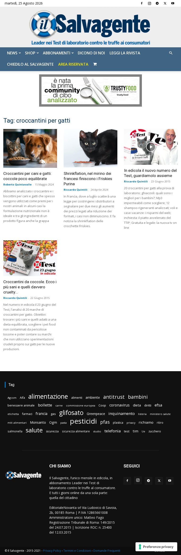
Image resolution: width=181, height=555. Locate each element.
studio (97, 431)
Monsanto (38, 422)
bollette (45, 404)
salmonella (15, 431)
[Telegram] (157, 3)
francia (41, 413)
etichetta (13, 414)
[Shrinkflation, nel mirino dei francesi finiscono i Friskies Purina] (90, 148)
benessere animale (21, 405)
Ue (143, 431)
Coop (102, 405)
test (126, 431)
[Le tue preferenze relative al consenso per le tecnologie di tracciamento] (156, 546)
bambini (138, 396)
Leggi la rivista (125, 53)
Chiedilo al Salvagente (30, 64)
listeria (142, 414)
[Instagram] (149, 3)
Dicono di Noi (91, 53)
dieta (137, 405)
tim (135, 431)
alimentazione (48, 396)
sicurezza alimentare (76, 431)
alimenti (76, 398)
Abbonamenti (56, 53)
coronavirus (119, 405)
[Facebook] (141, 3)
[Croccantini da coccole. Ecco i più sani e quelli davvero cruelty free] (30, 258)
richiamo (146, 422)
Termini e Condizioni (77, 551)
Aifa (22, 398)
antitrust (114, 396)
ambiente (93, 397)
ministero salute (160, 414)
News (12, 53)
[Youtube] (172, 3)
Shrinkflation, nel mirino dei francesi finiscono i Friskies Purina (88, 178)
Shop (30, 53)
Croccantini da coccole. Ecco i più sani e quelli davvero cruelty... (30, 286)
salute (34, 430)
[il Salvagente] (90, 27)
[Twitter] (165, 3)
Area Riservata (73, 64)
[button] (170, 53)
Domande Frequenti (106, 551)
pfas (105, 422)
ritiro (160, 422)
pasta (63, 422)
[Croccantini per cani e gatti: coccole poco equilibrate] (30, 148)
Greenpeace (96, 413)
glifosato (71, 412)
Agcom (12, 397)
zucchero (154, 431)
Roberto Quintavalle (17, 184)
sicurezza (52, 431)
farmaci (27, 414)
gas (53, 414)
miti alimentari (17, 422)
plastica (118, 423)
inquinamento (121, 413)
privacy (131, 422)
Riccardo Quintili (75, 189)
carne (59, 405)
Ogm (53, 422)
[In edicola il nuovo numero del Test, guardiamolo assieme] (151, 147)
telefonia (112, 430)
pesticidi (83, 421)
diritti (147, 405)
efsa (158, 405)
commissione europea (80, 405)
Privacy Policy (52, 551)
